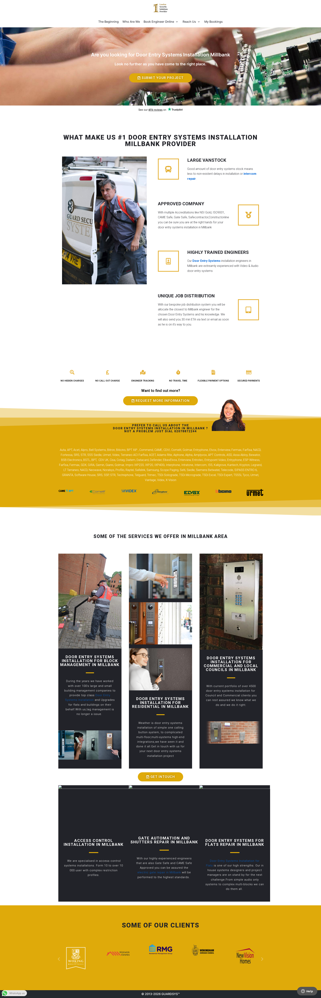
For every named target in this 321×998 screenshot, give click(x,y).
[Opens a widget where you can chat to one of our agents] (307, 991)
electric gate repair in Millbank (159, 872)
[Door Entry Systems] (160, 8)
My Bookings (213, 21)
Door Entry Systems (206, 261)
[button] (160, 77)
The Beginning (108, 21)
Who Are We (131, 21)
